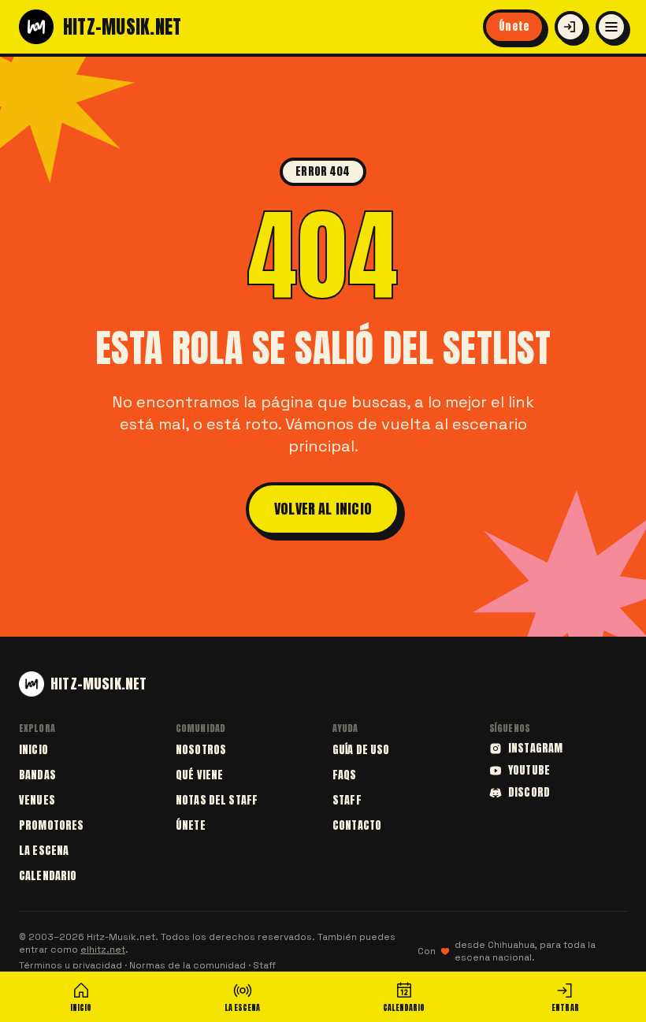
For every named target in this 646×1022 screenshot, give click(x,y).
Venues (37, 800)
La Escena (44, 850)
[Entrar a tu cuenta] (570, 27)
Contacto (356, 825)
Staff (347, 800)
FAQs (344, 775)
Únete (514, 26)
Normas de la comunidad (187, 965)
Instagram (535, 748)
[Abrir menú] (611, 27)
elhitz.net (102, 949)
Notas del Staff (217, 800)
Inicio (33, 749)
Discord (529, 793)
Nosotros (201, 749)
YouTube (529, 771)
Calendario (47, 876)
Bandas (37, 775)
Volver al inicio (323, 508)
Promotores (51, 825)
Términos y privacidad (70, 965)
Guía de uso (361, 749)
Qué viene (199, 775)
